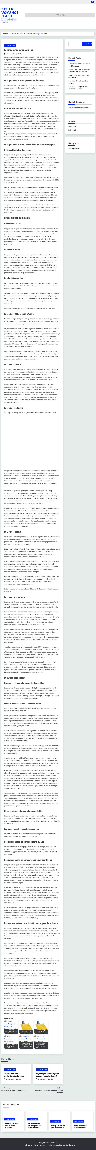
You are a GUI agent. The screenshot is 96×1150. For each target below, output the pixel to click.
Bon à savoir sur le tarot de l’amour (80, 1126)
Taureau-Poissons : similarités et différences (14, 1074)
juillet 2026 (72, 130)
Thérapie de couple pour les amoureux (58, 1126)
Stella (19, 54)
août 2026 (72, 127)
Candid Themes (68, 1145)
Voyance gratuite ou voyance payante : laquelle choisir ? (47, 1074)
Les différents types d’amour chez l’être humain (79, 88)
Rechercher (89, 44)
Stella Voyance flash (10, 13)
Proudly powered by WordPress (34, 1145)
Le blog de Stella (10, 46)
